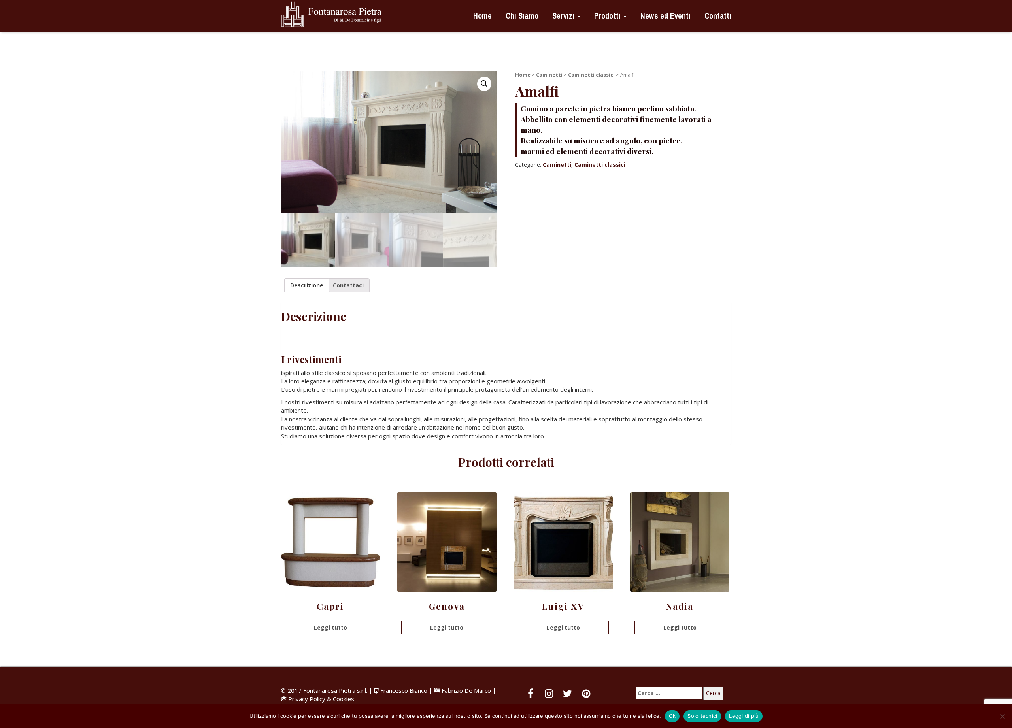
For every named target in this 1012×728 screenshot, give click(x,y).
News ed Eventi (664, 15)
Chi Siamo (521, 15)
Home (481, 15)
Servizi (563, 15)
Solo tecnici (702, 716)
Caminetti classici (591, 74)
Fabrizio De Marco (466, 690)
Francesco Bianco (404, 690)
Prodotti (607, 15)
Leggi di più (744, 716)
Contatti (716, 15)
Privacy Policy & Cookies (321, 699)
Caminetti (549, 74)
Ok (672, 716)
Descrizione (306, 285)
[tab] (306, 285)
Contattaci (348, 285)
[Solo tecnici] (1002, 716)
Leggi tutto (330, 627)
